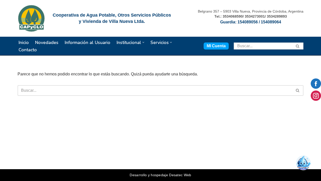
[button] (143, 42)
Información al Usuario (87, 42)
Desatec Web (180, 175)
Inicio (24, 42)
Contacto (28, 50)
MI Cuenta (216, 46)
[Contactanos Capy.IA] (305, 165)
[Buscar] (297, 46)
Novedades (46, 42)
